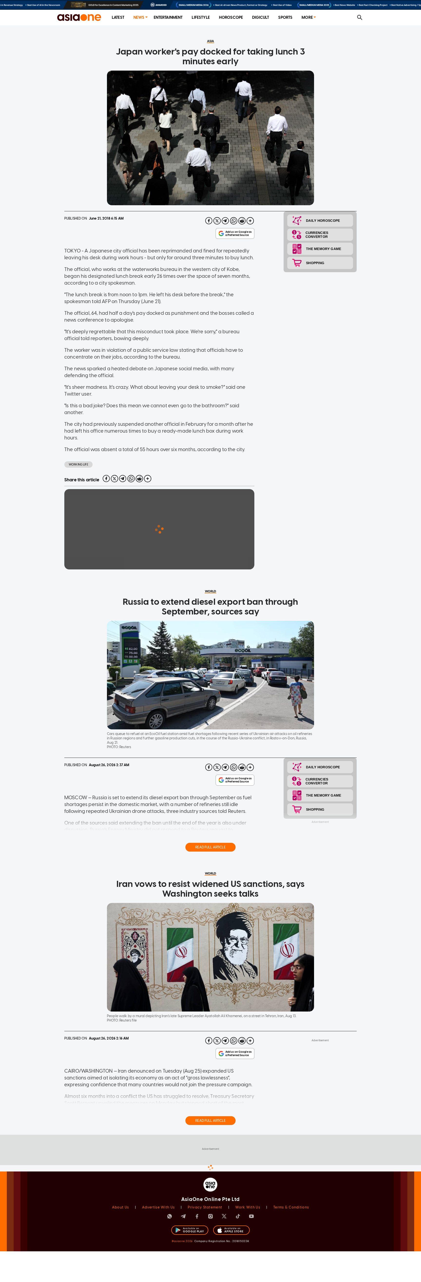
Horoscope (231, 17)
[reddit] (242, 220)
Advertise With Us (158, 1207)
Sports (285, 17)
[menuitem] (118, 18)
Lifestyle (201, 17)
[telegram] (225, 220)
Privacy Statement (205, 1207)
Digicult (260, 17)
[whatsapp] (234, 220)
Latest (118, 17)
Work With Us (247, 1207)
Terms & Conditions (291, 1207)
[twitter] (217, 220)
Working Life (78, 464)
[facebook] (209, 220)
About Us (120, 1207)
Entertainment (168, 17)
